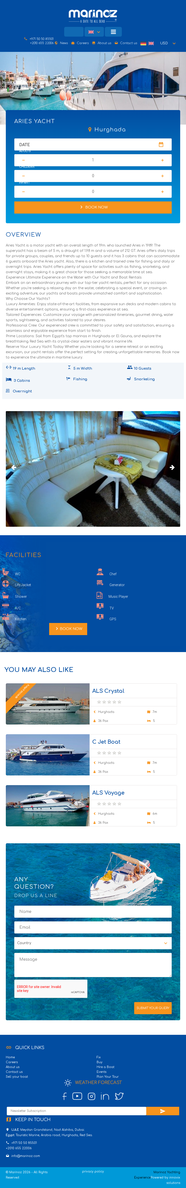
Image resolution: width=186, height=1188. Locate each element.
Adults (25, 151)
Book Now (93, 207)
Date (24, 145)
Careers (83, 43)
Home (10, 1057)
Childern (26, 166)
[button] (168, 43)
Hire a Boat (105, 1067)
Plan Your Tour (108, 1076)
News (64, 43)
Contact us (128, 43)
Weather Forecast (98, 1082)
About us (104, 43)
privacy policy (93, 1171)
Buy (99, 1062)
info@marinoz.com (25, 1156)
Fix (99, 1057)
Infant (24, 182)
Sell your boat (17, 1076)
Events (101, 1072)
